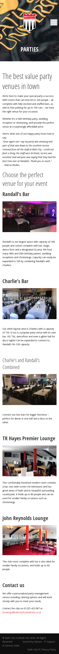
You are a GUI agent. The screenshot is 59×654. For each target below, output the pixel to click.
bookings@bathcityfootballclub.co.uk (21, 612)
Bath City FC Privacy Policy (42, 649)
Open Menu (53, 22)
